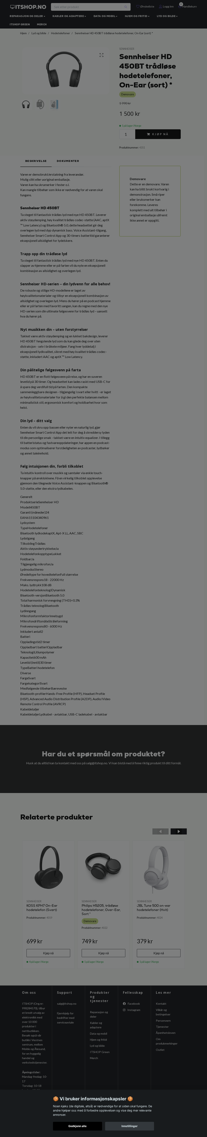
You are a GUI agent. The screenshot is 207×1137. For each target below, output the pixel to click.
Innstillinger (129, 1126)
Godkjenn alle (77, 1126)
